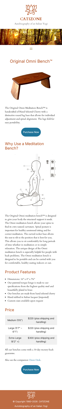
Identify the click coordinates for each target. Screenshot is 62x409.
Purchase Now (31, 132)
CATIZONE (31, 19)
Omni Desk (35, 360)
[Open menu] (31, 49)
